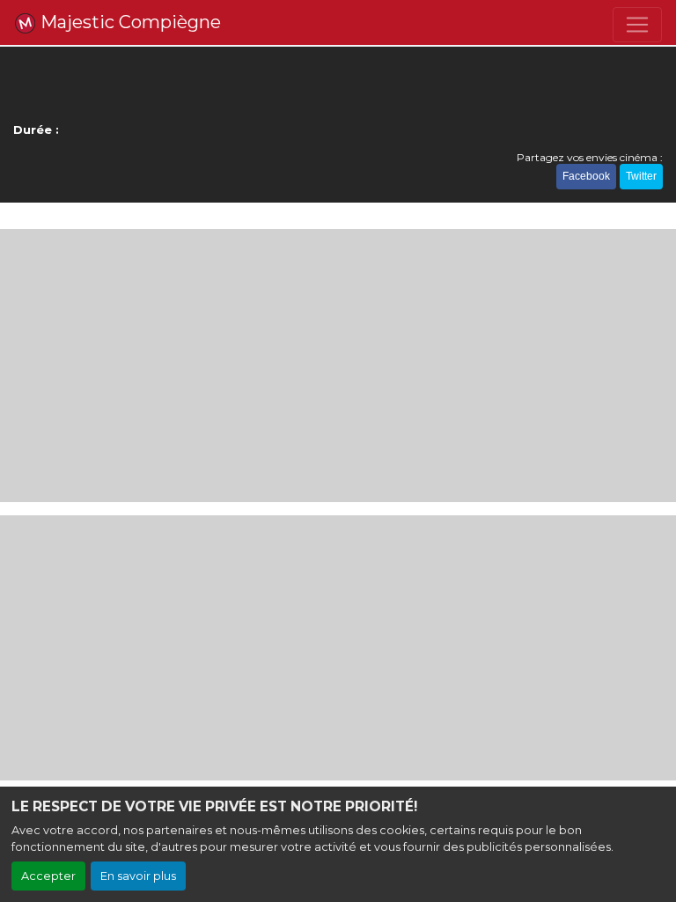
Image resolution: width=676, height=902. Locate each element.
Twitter (641, 176)
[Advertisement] (338, 365)
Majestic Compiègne (128, 22)
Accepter (48, 876)
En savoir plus (138, 876)
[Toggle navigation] (637, 24)
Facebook (586, 176)
